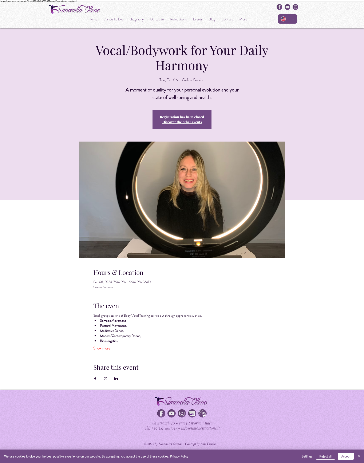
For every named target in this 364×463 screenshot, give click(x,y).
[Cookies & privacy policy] (202, 413)
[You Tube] (171, 413)
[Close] (358, 456)
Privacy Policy (179, 456)
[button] (192, 413)
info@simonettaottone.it (200, 428)
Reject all (325, 456)
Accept (345, 456)
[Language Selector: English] (287, 19)
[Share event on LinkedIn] (116, 378)
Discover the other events (182, 122)
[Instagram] (182, 413)
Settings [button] (307, 456)
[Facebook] (161, 413)
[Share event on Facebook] (95, 378)
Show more (101, 348)
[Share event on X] (106, 378)
